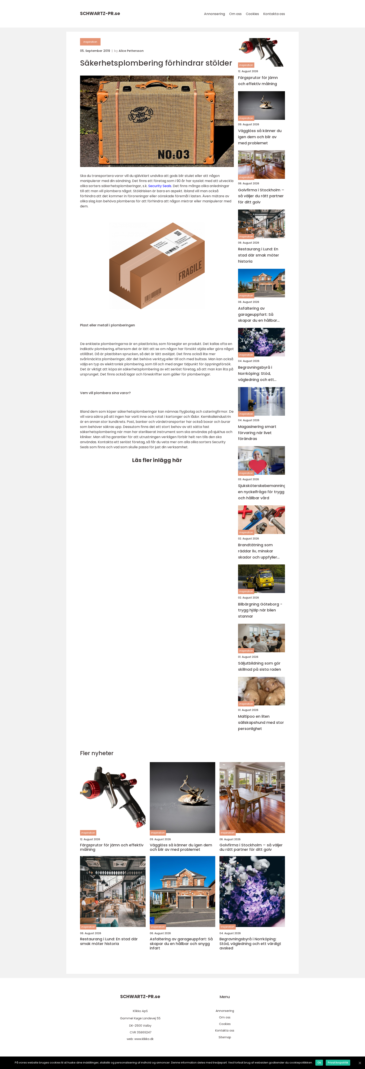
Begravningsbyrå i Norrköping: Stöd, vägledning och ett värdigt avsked (256, 374)
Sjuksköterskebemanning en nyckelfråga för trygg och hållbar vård (261, 492)
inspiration (90, 42)
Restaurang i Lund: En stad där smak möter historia (258, 255)
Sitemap (225, 1037)
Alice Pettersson (131, 50)
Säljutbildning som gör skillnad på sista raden (259, 666)
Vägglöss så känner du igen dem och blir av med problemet (260, 137)
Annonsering (214, 13)
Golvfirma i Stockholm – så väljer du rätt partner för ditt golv (261, 196)
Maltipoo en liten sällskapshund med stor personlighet (261, 722)
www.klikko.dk (144, 1039)
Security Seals (159, 185)
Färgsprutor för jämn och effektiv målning (258, 80)
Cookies (252, 13)
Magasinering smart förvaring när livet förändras (257, 432)
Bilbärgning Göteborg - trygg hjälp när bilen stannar (260, 610)
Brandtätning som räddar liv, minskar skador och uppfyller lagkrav (257, 551)
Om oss (235, 13)
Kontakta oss (274, 13)
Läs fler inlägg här (157, 460)
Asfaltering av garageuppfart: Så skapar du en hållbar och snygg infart (257, 315)
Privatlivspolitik (338, 1062)
